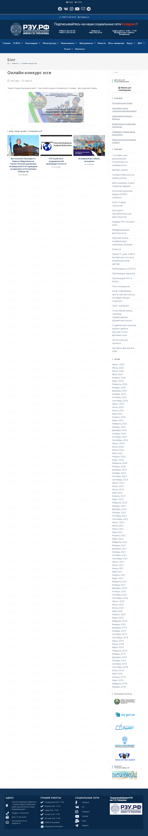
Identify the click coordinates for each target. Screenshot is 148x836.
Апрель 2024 (119, 456)
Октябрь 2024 (119, 436)
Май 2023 (117, 492)
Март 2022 (117, 538)
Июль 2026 (118, 367)
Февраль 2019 (119, 650)
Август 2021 (118, 561)
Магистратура (49, 43)
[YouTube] (77, 8)
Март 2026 (117, 380)
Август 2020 (118, 601)
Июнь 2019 (118, 644)
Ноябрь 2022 (119, 512)
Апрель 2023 (119, 495)
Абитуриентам (86, 43)
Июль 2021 (118, 565)
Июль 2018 (118, 670)
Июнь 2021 (118, 568)
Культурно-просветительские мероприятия (121, 213)
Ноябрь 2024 (119, 433)
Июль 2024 (118, 446)
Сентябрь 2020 (120, 598)
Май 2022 (117, 532)
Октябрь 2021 (119, 555)
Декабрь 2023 (119, 469)
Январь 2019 (119, 653)
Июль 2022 (118, 525)
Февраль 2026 (119, 384)
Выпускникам (67, 43)
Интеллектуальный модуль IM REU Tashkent (122, 194)
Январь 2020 (119, 624)
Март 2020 (117, 617)
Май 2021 (117, 571)
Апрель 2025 (119, 417)
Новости (102, 43)
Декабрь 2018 (119, 657)
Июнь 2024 (118, 449)
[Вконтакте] (66, 8)
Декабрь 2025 (119, 390)
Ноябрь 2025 (119, 394)
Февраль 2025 (119, 423)
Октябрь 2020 (119, 594)
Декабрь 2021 (119, 548)
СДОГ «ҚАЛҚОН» (120, 305)
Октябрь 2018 (119, 663)
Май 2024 (117, 453)
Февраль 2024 (119, 463)
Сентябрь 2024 (120, 440)
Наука (130, 43)
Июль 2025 (118, 407)
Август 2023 (118, 482)
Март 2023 (117, 499)
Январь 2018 (119, 686)
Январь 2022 (119, 545)
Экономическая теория (122, 103)
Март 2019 (117, 647)
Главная (7, 43)
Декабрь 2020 (119, 588)
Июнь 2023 (118, 489)
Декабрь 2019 (119, 627)
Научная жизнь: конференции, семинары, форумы (122, 241)
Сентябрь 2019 (120, 637)
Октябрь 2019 (119, 634)
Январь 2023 (119, 505)
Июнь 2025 (118, 410)
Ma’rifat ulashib (120, 169)
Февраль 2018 (119, 683)
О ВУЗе (16, 43)
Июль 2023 (118, 486)
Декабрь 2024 (119, 430)
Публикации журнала (123, 273)
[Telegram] (88, 8)
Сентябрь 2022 (120, 519)
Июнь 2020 (118, 607)
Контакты (80, 49)
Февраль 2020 (119, 620)
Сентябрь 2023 (120, 479)
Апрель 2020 (119, 614)
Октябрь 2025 (119, 397)
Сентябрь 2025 (120, 400)
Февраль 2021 (119, 581)
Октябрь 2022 (119, 515)
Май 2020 (117, 611)
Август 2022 (118, 522)
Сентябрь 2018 (120, 667)
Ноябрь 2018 (119, 660)
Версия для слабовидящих (124, 89)
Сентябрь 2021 (120, 558)
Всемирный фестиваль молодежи (89, 159)
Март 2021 (117, 578)
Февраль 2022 (119, 542)
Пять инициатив (116, 43)
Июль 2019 (118, 640)
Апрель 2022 (119, 535)
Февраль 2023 (119, 502)
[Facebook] (60, 8)
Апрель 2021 (119, 574)
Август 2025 (118, 403)
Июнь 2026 (118, 370)
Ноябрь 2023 (119, 472)
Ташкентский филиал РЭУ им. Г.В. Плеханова (121, 798)
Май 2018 (117, 673)
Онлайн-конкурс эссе (29, 63)
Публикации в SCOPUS (124, 268)
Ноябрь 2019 (119, 630)
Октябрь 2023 (119, 476)
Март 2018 (117, 680)
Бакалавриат (31, 43)
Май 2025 (117, 413)
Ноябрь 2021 (119, 551)
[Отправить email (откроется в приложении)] (83, 8)
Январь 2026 (119, 387)
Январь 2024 (119, 466)
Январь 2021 (119, 584)
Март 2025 (117, 420)
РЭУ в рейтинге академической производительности (56, 161)
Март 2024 (117, 459)
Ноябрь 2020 (119, 591)
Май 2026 (117, 374)
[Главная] (8, 63)
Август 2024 (118, 443)
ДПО (139, 43)
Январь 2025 (119, 426)
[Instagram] (71, 8)
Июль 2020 (118, 604)
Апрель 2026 (119, 377)
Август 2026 (118, 364)
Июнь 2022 (118, 528)
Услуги (67, 49)
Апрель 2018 (119, 676)
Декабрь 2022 (119, 509)
